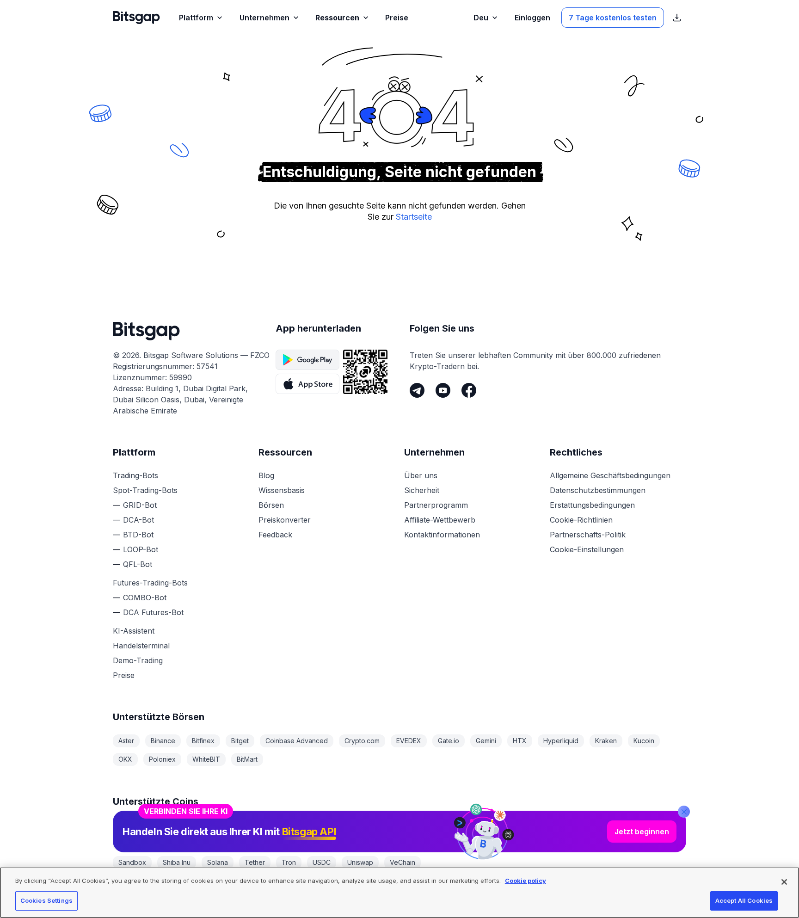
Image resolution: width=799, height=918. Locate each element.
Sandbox (132, 862)
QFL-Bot (137, 564)
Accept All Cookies (744, 900)
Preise (124, 675)
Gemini (486, 741)
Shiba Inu (177, 862)
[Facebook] (468, 390)
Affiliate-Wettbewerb (439, 519)
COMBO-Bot (144, 597)
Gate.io (448, 741)
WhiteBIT (206, 759)
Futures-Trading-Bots (150, 582)
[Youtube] (443, 390)
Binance (163, 741)
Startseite (414, 217)
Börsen (271, 505)
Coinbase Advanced (296, 741)
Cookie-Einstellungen (587, 549)
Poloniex (162, 759)
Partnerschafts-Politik (588, 534)
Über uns (420, 475)
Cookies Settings (46, 900)
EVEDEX (408, 741)
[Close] (684, 812)
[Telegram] (417, 390)
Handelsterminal (141, 645)
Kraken (606, 741)
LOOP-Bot (140, 549)
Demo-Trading (138, 660)
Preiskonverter (284, 519)
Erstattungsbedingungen (592, 505)
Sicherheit (421, 490)
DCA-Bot (138, 519)
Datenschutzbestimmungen (597, 490)
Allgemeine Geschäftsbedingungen (610, 475)
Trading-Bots (135, 475)
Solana (217, 862)
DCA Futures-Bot (153, 612)
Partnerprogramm (436, 505)
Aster (126, 741)
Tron (289, 862)
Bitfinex (203, 741)
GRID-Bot (140, 505)
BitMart (247, 759)
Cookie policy (525, 880)
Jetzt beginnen (642, 831)
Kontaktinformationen (442, 534)
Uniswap (360, 862)
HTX (520, 741)
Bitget (240, 741)
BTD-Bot (138, 534)
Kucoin (643, 741)
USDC (322, 862)
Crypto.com (362, 741)
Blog (266, 475)
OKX (125, 759)
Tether (255, 862)
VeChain (402, 862)
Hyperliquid (560, 741)
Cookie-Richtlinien (581, 519)
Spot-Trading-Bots (145, 490)
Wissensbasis (281, 490)
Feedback (275, 534)
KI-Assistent (133, 630)
